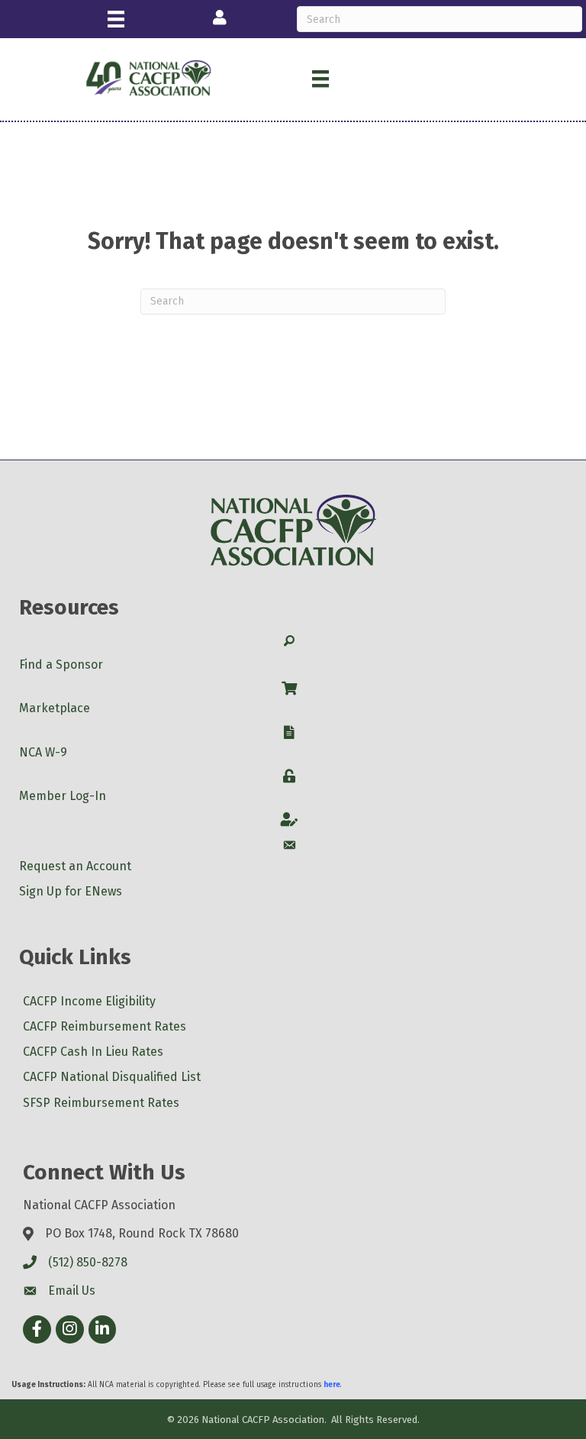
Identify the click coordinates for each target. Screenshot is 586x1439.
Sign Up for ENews (70, 891)
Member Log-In (62, 796)
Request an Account (75, 866)
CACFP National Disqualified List (112, 1077)
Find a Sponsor (61, 664)
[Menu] (116, 19)
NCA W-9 (43, 752)
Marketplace (54, 708)
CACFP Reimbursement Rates (104, 1026)
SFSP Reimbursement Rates (101, 1102)
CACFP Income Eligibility (89, 1001)
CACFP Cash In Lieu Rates (93, 1051)
